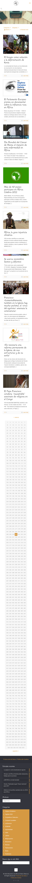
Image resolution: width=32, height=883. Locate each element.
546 (25, 633)
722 (7, 704)
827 (7, 745)
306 (19, 540)
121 (10, 469)
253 (7, 520)
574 (25, 644)
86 (10, 455)
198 (10, 499)
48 (21, 438)
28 (24, 430)
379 (7, 570)
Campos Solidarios (10, 811)
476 (25, 605)
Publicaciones (9, 848)
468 (22, 603)
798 (25, 731)
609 (25, 657)
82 (19, 452)
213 (13, 504)
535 (13, 630)
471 (10, 605)
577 (13, 646)
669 (16, 682)
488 (19, 611)
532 (25, 627)
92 (7, 458)
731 (13, 706)
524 (22, 624)
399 (25, 575)
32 (16, 433)
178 (13, 490)
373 (10, 567)
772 (10, 723)
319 (16, 545)
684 (19, 687)
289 (10, 534)
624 (7, 665)
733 (19, 706)
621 (19, 663)
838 (20, 747)
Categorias (7, 27)
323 (7, 548)
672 (25, 682)
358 (7, 561)
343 (25, 553)
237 (22, 512)
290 (13, 534)
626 (13, 665)
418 (19, 583)
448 (25, 594)
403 (16, 578)
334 (19, 551)
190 (7, 496)
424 (16, 586)
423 (13, 586)
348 (19, 556)
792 (7, 731)
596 (7, 654)
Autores (7, 29)
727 (22, 704)
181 (22, 490)
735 (25, 706)
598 (13, 654)
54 (19, 441)
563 (13, 641)
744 (10, 712)
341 (19, 553)
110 (19, 463)
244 (22, 515)
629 (22, 665)
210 (25, 501)
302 (7, 540)
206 (13, 501)
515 (16, 622)
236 (19, 512)
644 (25, 671)
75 (19, 449)
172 (16, 488)
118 (22, 466)
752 (13, 715)
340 (16, 553)
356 (22, 559)
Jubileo (7, 835)
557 (16, 638)
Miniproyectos (9, 838)
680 (7, 687)
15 (7, 428)
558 (19, 638)
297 (13, 537)
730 (10, 706)
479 (13, 608)
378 (25, 567)
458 (13, 600)
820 (7, 742)
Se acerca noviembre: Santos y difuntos (14, 260)
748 (22, 712)
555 (10, 638)
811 (22, 736)
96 (19, 458)
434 (25, 589)
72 (10, 449)
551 (19, 635)
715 (7, 701)
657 (22, 676)
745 (13, 712)
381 (13, 570)
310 (10, 542)
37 (10, 436)
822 (13, 742)
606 (16, 657)
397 (19, 575)
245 (25, 515)
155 (7, 482)
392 (25, 572)
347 (16, 556)
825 (22, 742)
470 (7, 605)
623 (25, 663)
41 (21, 436)
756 (25, 715)
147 (25, 477)
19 (19, 428)
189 (25, 493)
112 (25, 463)
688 (10, 690)
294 (25, 534)
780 (13, 726)
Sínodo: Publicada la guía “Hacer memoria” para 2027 (15, 785)
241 (13, 515)
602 (25, 654)
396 (16, 575)
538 (22, 630)
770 (25, 720)
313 (19, 542)
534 (10, 630)
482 (22, 608)
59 (13, 444)
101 (13, 460)
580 (22, 646)
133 (25, 471)
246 (7, 518)
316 (7, 545)
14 (24, 425)
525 (25, 624)
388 (13, 572)
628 (19, 665)
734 (22, 706)
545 (22, 633)
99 (7, 460)
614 (19, 660)
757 (7, 717)
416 (13, 583)
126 (25, 469)
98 (24, 458)
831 (19, 745)
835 (12, 747)
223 (22, 507)
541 (10, 633)
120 (7, 469)
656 (19, 676)
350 (25, 556)
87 (13, 455)
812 (25, 736)
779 (10, 726)
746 (16, 712)
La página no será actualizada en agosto (14, 770)
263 (16, 523)
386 (7, 572)
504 (25, 616)
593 (19, 652)
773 (13, 723)
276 (13, 529)
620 (16, 663)
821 (10, 742)
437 (13, 592)
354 (16, 559)
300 (22, 537)
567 (25, 641)
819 (25, 739)
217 (25, 504)
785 (7, 728)
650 (22, 674)
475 (22, 605)
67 (16, 447)
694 (7, 693)
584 (13, 649)
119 (25, 466)
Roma (6, 851)
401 (10, 578)
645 (7, 674)
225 (7, 510)
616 (25, 660)
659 (7, 679)
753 (16, 715)
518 (25, 622)
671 (22, 682)
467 (19, 603)
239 (7, 515)
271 (19, 526)
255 (13, 520)
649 (19, 674)
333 (16, 551)
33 (19, 433)
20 (21, 428)
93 (10, 458)
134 (7, 474)
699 (22, 693)
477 (7, 608)
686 (25, 687)
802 (16, 734)
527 (10, 627)
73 (13, 449)
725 (16, 704)
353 (13, 559)
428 (7, 589)
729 (7, 706)
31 (13, 433)
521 (13, 624)
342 (22, 553)
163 (10, 485)
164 (13, 485)
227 (13, 510)
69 (21, 447)
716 (10, 701)
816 (16, 739)
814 (10, 739)
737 (10, 709)
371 (25, 564)
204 (7, 501)
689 (13, 690)
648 (16, 674)
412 (22, 581)
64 (7, 447)
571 (16, 644)
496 (22, 613)
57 (7, 444)
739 (16, 709)
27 (21, 430)
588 (25, 649)
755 (22, 715)
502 (19, 616)
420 (25, 583)
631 (7, 668)
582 (7, 649)
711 (16, 698)
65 (10, 447)
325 (13, 548)
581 (25, 646)
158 (16, 482)
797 (22, 731)
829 (13, 745)
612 (13, 660)
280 (25, 529)
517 (22, 622)
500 (13, 616)
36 (7, 436)
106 (7, 463)
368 (16, 564)
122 (13, 469)
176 (7, 490)
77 (24, 449)
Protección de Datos (9, 759)
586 (19, 649)
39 (16, 436)
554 (7, 638)
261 (10, 523)
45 (13, 438)
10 (13, 425)
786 (10, 728)
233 (10, 512)
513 (10, 622)
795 (16, 731)
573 (22, 644)
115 (13, 466)
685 (22, 687)
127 (7, 471)
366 (10, 564)
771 (7, 723)
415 (10, 583)
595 (25, 652)
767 (16, 720)
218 (7, 507)
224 (25, 507)
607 (19, 657)
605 (13, 657)
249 (16, 518)
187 (19, 493)
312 (16, 542)
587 (22, 649)
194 (19, 496)
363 (22, 561)
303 (10, 540)
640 (13, 671)
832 (22, 745)
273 (25, 526)
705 (19, 695)
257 (19, 520)
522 (16, 624)
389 (16, 572)
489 (22, 611)
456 (7, 600)
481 (19, 608)
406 (25, 578)
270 (16, 526)
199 (13, 499)
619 (13, 663)
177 (10, 490)
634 (16, 668)
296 (10, 537)
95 (16, 458)
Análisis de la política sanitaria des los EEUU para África (16, 791)
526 (7, 627)
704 (16, 695)
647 (13, 674)
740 (19, 709)
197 (7, 499)
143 (13, 477)
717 (13, 701)
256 (16, 520)
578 (16, 646)
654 (13, 676)
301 (25, 537)
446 (19, 594)
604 (10, 657)
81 (16, 452)
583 (10, 649)
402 (13, 578)
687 (7, 690)
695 (10, 693)
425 (19, 586)
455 (25, 597)
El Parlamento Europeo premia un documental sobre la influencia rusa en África (15, 103)
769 (22, 720)
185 (13, 493)
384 (22, 570)
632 (10, 668)
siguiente (15, 751)
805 (25, 734)
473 (16, 605)
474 (19, 605)
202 (22, 499)
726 (19, 704)
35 (24, 433)
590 (10, 652)
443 (10, 594)
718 (16, 701)
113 (7, 466)
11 (16, 425)
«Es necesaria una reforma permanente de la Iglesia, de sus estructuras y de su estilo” (15, 350)
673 (7, 685)
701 (7, 695)
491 (7, 613)
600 (19, 654)
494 (16, 613)
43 (7, 438)
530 (19, 627)
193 (16, 496)
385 (25, 570)
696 (13, 693)
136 (13, 474)
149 (10, 479)
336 (25, 551)
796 (19, 731)
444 (13, 594)
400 (7, 578)
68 (19, 447)
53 (16, 441)
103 (19, 460)
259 (25, 520)
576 (10, 646)
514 (13, 622)
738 (13, 709)
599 (16, 654)
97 (21, 458)
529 (16, 627)
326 (16, 548)
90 (21, 455)
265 (22, 523)
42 (24, 436)
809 (16, 736)
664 (22, 679)
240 (10, 515)
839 (23, 747)
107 (10, 463)
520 (10, 624)
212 (10, 504)
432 (19, 589)
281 (7, 531)
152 (19, 479)
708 (7, 698)
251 (22, 518)
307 (22, 540)
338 (10, 553)
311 (13, 542)
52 (13, 441)
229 (19, 510)
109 (16, 463)
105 (25, 460)
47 (19, 438)
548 (10, 635)
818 (22, 739)
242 (16, 515)
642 (19, 671)
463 (7, 603)
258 (22, 520)
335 (22, 551)
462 (25, 600)
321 (22, 545)
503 (22, 616)
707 (25, 695)
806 (7, 736)
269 (13, 526)
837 (17, 747)
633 (13, 668)
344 (7, 556)
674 (10, 685)
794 (13, 731)
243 (19, 515)
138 (19, 474)
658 (25, 676)
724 (13, 704)
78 (7, 452)
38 (13, 436)
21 (24, 428)
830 (16, 745)
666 (7, 682)
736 (7, 709)
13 (21, 425)
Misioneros (8, 841)
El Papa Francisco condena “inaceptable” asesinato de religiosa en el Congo (16, 395)
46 (16, 438)
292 (19, 534)
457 (10, 600)
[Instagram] (18, 880)
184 (10, 493)
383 (19, 570)
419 (22, 583)
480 (16, 608)
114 (10, 466)
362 (19, 561)
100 (10, 460)
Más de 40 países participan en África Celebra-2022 (13, 190)
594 (22, 652)
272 (22, 526)
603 (7, 657)
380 (10, 570)
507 (13, 619)
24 (13, 430)
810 (19, 736)
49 (24, 438)
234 (13, 512)
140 (25, 474)
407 (7, 581)
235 (16, 512)
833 (25, 745)
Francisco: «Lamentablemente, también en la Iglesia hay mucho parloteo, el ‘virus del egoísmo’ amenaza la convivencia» (15, 304)
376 (19, 567)
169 (7, 488)
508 (16, 619)
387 (10, 572)
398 (22, 575)
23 (10, 430)
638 (7, 671)
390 (19, 572)
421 (7, 586)
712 (19, 698)
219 (10, 507)
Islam (6, 832)
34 (21, 433)
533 (7, 630)
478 (10, 608)
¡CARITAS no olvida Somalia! (11, 780)
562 (10, 641)
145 (19, 477)
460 (19, 600)
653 (10, 676)
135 (10, 474)
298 (16, 537)
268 (10, 526)
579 (19, 646)
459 (16, 600)
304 (13, 540)
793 (10, 731)
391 (22, 572)
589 (7, 652)
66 (13, 447)
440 (22, 592)
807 (10, 736)
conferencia (8, 823)
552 (22, 635)
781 (16, 726)
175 (25, 488)
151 (16, 479)
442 (7, 594)
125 (22, 469)
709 (10, 698)
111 (22, 463)
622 (22, 663)
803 (19, 734)
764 (7, 720)
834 (9, 747)
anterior (17, 417)
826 (25, 742)
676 (16, 685)
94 (13, 458)
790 (22, 728)
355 (19, 559)
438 (16, 592)
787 (13, 728)
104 (22, 460)
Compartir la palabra (10, 820)
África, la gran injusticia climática (15, 233)
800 (10, 734)
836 (15, 747)
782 (19, 726)
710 (13, 698)
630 (25, 665)
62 (21, 444)
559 (22, 638)
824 (19, 742)
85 (7, 455)
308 (25, 540)
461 (22, 600)
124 (19, 469)
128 (10, 471)
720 (22, 701)
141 (7, 477)
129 (13, 471)
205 (10, 501)
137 (16, 474)
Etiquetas (14, 27)
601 (22, 654)
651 (25, 674)
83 (21, 452)
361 (16, 561)
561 (7, 641)
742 (25, 709)
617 (7, 663)
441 (25, 592)
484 (7, 611)
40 (19, 436)
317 (10, 545)
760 (16, 717)
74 (16, 449)
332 (13, 551)
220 (13, 507)
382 (16, 570)
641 (16, 671)
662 (16, 679)
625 (10, 665)
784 (25, 726)
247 (10, 518)
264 (19, 523)
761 (19, 717)
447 (22, 594)
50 (7, 441)
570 (13, 644)
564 (16, 641)
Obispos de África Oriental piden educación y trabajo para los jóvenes (16, 775)
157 (13, 482)
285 (19, 531)
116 (16, 466)
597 (10, 654)
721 (25, 701)
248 (13, 518)
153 (22, 479)
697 (16, 693)
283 (13, 531)
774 (16, 723)
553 (25, 635)
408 (10, 581)
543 (16, 633)
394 (10, 575)
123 (16, 469)
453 (19, 597)
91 (24, 455)
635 (19, 668)
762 (22, 717)
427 (25, 586)
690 (16, 690)
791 (25, 728)
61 (19, 444)
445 (16, 594)
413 (25, 581)
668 (13, 682)
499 (10, 616)
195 (22, 496)
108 (13, 463)
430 (13, 589)
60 (16, 444)
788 (16, 728)
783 (22, 726)
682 (13, 687)
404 (19, 578)
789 (19, 728)
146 (22, 477)
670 (19, 682)
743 (7, 712)
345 (10, 556)
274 (7, 529)
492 (10, 613)
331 (10, 551)
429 (10, 589)
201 (19, 499)
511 (25, 619)
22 (7, 430)
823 (16, 742)
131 (19, 471)
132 (22, 471)
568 (7, 644)
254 (10, 520)
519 (7, 624)
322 (25, 545)
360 (13, 561)
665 (25, 679)
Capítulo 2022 (9, 814)
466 (16, 603)
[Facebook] (14, 880)
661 (13, 679)
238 (25, 512)
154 (25, 479)
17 (13, 428)
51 (10, 441)
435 (7, 592)
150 (13, 479)
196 (25, 496)
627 (16, 665)
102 (16, 460)
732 (16, 706)
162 (7, 485)
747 (19, 712)
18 (16, 428)
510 (22, 619)
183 (7, 493)
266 (25, 523)
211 (7, 504)
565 (19, 641)
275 (10, 529)
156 (10, 482)
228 (16, 510)
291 (16, 534)
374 (13, 567)
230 (22, 510)
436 (10, 592)
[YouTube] (16, 880)
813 (7, 739)
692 (22, 690)
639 (10, 671)
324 (10, 548)
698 (19, 693)
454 (22, 597)
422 (10, 586)
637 (25, 668)
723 (10, 704)
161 (25, 482)
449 (7, 597)
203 (25, 499)
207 (16, 501)
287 (25, 531)
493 (13, 613)
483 (25, 608)
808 (13, 736)
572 (19, 644)
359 (10, 561)
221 (16, 507)
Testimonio (8, 854)
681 (10, 687)
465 (13, 603)
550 (16, 635)
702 (10, 695)
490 (25, 611)
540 (7, 633)
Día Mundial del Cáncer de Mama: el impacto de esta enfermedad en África (15, 146)
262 (13, 523)
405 (22, 578)
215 (19, 504)
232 (7, 512)
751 (10, 715)
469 (25, 603)
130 (16, 471)
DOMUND (7, 826)
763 (25, 717)
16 (10, 428)
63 (24, 444)
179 (16, 490)
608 (22, 657)
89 (19, 455)
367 (13, 564)
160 (22, 482)
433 (22, 589)
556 (13, 638)
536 (16, 630)
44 (10, 438)
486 (13, 611)
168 (25, 485)
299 (19, 537)
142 (10, 477)
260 (7, 523)
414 (7, 583)
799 (7, 734)
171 (13, 488)
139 (22, 474)
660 (10, 679)
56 (24, 441)
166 (19, 485)
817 (19, 739)
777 (25, 723)
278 (19, 529)
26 (19, 430)
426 (22, 586)
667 (10, 682)
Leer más (25, 75)
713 (22, 698)
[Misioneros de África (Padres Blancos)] (16, 3)
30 (10, 433)
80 (13, 452)
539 (25, 630)
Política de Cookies (23, 759)
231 (25, 510)
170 (10, 488)
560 (25, 638)
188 (22, 493)
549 (13, 635)
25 (16, 430)
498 (7, 616)
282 (10, 531)
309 (7, 542)
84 (24, 452)
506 (10, 619)
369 (19, 564)
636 (22, 668)
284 (16, 531)
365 (7, 564)
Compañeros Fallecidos (11, 817)
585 (16, 649)
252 (25, 518)
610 (7, 660)
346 (13, 556)
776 (22, 723)
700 (25, 693)
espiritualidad (9, 829)
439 (19, 592)
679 (25, 685)
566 (22, 641)
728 (25, 704)
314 (22, 542)
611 (10, 660)
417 (16, 583)
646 (10, 674)
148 (7, 479)
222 (19, 507)
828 (10, 745)
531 (22, 627)
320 (19, 545)
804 (22, 734)
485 (10, 611)
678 (22, 685)
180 (19, 490)
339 (13, 553)
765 (10, 720)
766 (13, 720)
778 (7, 726)
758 (10, 717)
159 (19, 482)
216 (22, 504)
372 (7, 567)
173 (19, 488)
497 (25, 613)
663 (19, 679)
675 (13, 685)
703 (13, 695)
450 (10, 597)
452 (16, 597)
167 (22, 485)
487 (16, 611)
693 (25, 690)
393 (7, 575)
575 (7, 646)
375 (16, 567)
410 (16, 581)
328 (22, 548)
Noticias (7, 845)
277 (16, 529)
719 (19, 701)
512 (7, 622)
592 (16, 652)
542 (13, 633)
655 (16, 676)
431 (16, 589)
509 (19, 619)
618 (10, 663)
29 (7, 433)
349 (22, 556)
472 (13, 605)
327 (19, 548)
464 (10, 603)
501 (16, 616)
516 (19, 622)
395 (13, 575)
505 (7, 619)
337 (7, 553)
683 (16, 687)
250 (19, 518)
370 (22, 564)
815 (13, 739)
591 (13, 652)
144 (16, 477)
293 (22, 534)
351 (7, 559)
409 (13, 581)
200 (16, 499)
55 (21, 441)
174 (22, 488)
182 (25, 490)
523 (19, 624)
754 (19, 715)
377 (22, 567)
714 (25, 698)
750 (7, 715)
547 (7, 635)
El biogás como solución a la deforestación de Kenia (15, 60)
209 (22, 501)
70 (24, 447)
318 (13, 545)
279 (22, 529)
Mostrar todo (24, 29)
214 (16, 504)
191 (10, 496)
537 (19, 630)
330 (7, 551)
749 (25, 712)
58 (10, 444)
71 (7, 449)
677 (19, 685)
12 (19, 425)
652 (7, 676)
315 (25, 542)
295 (7, 537)
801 (13, 734)
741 (22, 709)
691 (19, 690)
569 (10, 644)
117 (19, 466)
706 (22, 695)
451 (13, 597)
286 (22, 531)
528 (13, 627)
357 (25, 559)
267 (7, 526)
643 (22, 671)
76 (21, 449)
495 (19, 613)
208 (19, 501)
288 (7, 534)
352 (10, 559)
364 (25, 561)
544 (19, 633)
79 (10, 452)
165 (16, 485)
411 (19, 581)
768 (19, 720)
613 (16, 660)
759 (13, 717)
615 (22, 660)
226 (10, 510)
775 (19, 723)
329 (25, 548)
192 (13, 496)
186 (16, 493)
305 (16, 540)
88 (16, 455)
